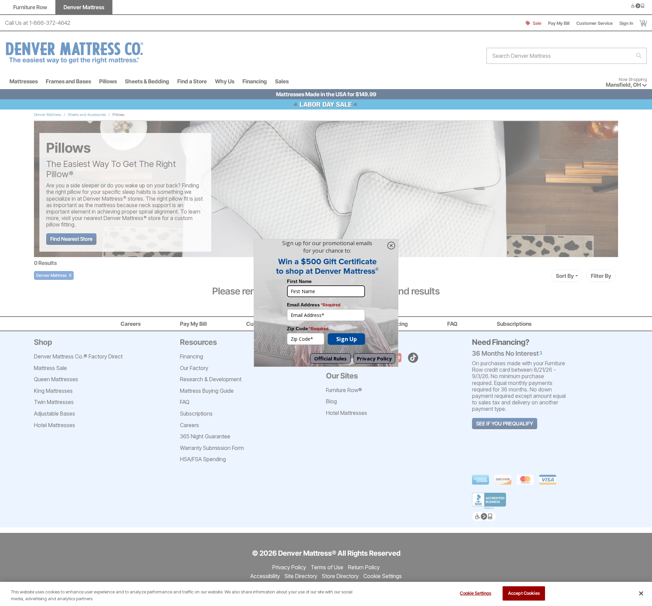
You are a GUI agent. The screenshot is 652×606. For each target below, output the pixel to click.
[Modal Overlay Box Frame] (326, 303)
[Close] (641, 593)
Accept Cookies (524, 593)
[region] (326, 594)
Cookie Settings (475, 593)
